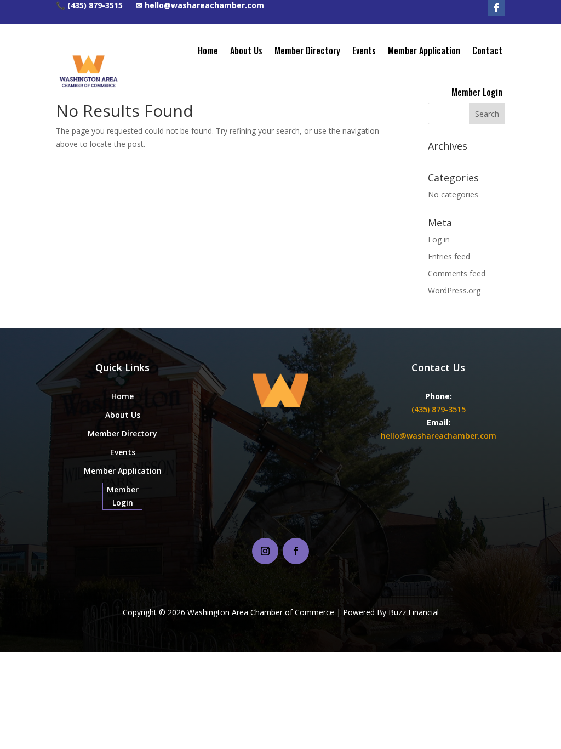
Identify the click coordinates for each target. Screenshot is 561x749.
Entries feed (449, 256)
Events (364, 50)
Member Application (424, 50)
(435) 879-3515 (438, 409)
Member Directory (307, 50)
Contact (487, 50)
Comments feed (456, 273)
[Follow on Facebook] (296, 551)
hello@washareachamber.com (438, 435)
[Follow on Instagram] (265, 551)
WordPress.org (454, 290)
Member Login (476, 92)
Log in (439, 239)
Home (208, 50)
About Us (246, 50)
